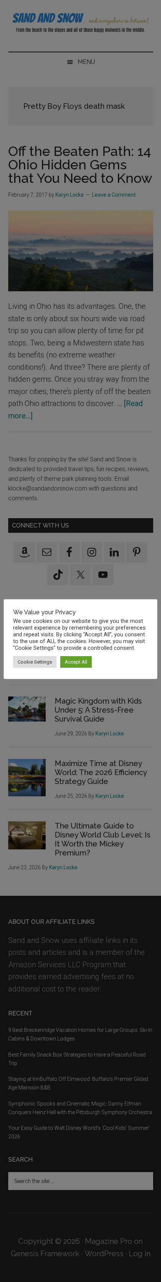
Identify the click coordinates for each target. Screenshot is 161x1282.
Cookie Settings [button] (35, 662)
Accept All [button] (76, 662)
